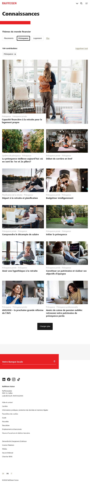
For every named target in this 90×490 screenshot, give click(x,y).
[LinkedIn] (3, 379)
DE (3, 473)
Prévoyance (23, 38)
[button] (52, 38)
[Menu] (86, 3)
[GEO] (54, 361)
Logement (37, 38)
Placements (8, 38)
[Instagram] (13, 379)
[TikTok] (18, 379)
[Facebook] (8, 379)
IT (11, 473)
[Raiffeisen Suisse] (9, 3)
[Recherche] (81, 3)
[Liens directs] (77, 3)
